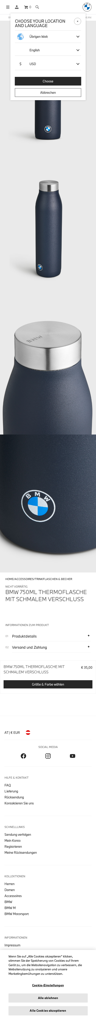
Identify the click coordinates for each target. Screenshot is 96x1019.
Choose (48, 81)
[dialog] (48, 509)
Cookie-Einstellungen (48, 985)
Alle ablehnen (48, 998)
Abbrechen (48, 92)
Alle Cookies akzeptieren (48, 1011)
